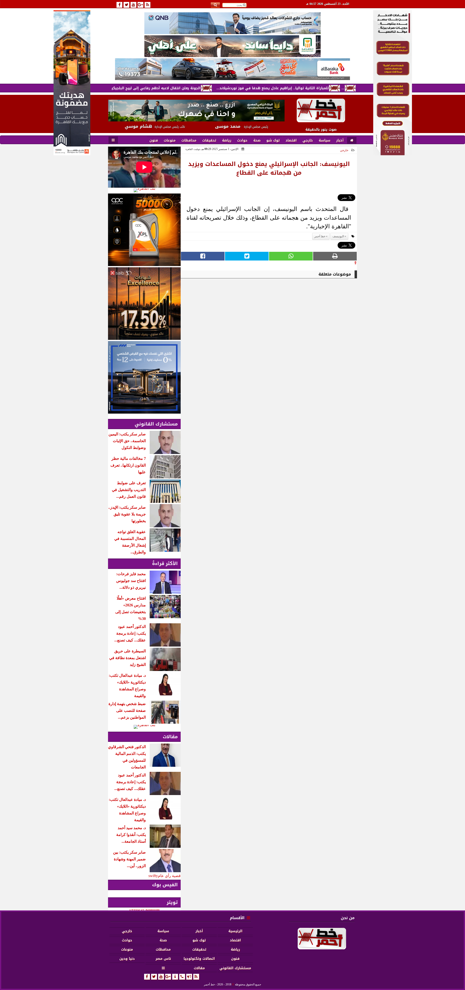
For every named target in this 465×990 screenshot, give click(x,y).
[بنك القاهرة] (144, 190)
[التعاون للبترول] (144, 230)
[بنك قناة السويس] (144, 377)
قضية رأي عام (169, 876)
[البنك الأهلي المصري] (232, 46)
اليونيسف (338, 236)
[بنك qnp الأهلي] (232, 23)
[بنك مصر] (392, 154)
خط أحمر (319, 236)
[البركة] (232, 69)
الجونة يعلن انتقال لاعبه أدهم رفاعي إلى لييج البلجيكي (184, 88)
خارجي (344, 150)
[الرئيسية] (351, 140)
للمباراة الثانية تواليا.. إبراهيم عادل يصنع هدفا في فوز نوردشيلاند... (301, 88)
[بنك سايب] (144, 303)
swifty (153, 876)
